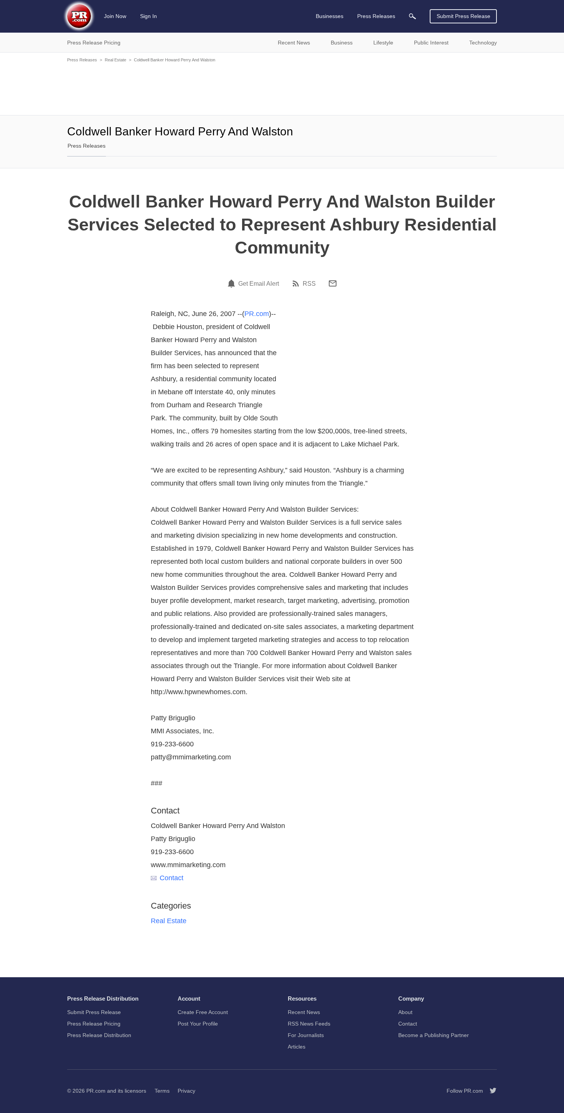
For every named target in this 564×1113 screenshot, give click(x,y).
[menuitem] (412, 16)
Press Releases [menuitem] (376, 16)
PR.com (256, 314)
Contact (171, 878)
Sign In (148, 16)
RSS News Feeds (309, 1024)
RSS (309, 284)
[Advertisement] (282, 88)
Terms (162, 1090)
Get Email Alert (258, 284)
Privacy (186, 1090)
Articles (296, 1047)
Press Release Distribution (99, 1035)
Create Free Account (203, 1012)
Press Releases (82, 60)
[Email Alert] (232, 283)
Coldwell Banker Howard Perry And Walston (174, 60)
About (405, 1012)
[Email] (332, 283)
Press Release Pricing (93, 1024)
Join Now (115, 16)
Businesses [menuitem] (329, 16)
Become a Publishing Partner (433, 1035)
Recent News (304, 1012)
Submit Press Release (463, 16)
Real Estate (115, 60)
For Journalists (306, 1035)
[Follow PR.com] (490, 1091)
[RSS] (297, 283)
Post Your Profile (198, 1024)
